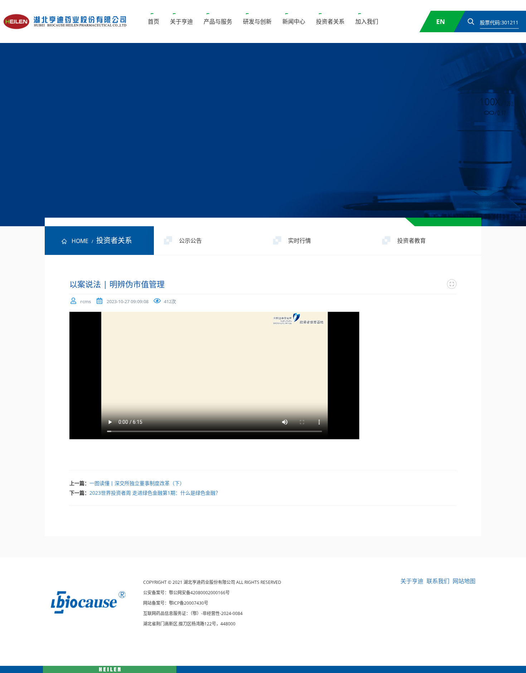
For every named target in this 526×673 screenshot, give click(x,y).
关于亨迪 (181, 21)
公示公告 (190, 240)
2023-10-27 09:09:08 (127, 301)
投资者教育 (411, 240)
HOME (80, 241)
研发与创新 (257, 21)
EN (440, 21)
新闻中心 (293, 21)
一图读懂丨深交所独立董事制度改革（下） (137, 483)
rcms (85, 301)
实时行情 (299, 240)
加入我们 (366, 21)
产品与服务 (218, 21)
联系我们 (438, 581)
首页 (153, 21)
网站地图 (464, 581)
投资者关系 (330, 21)
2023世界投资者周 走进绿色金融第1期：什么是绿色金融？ (154, 492)
